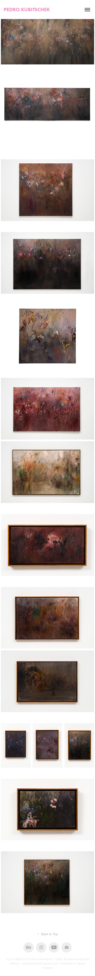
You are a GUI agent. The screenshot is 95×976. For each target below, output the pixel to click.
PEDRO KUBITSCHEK (27, 9)
